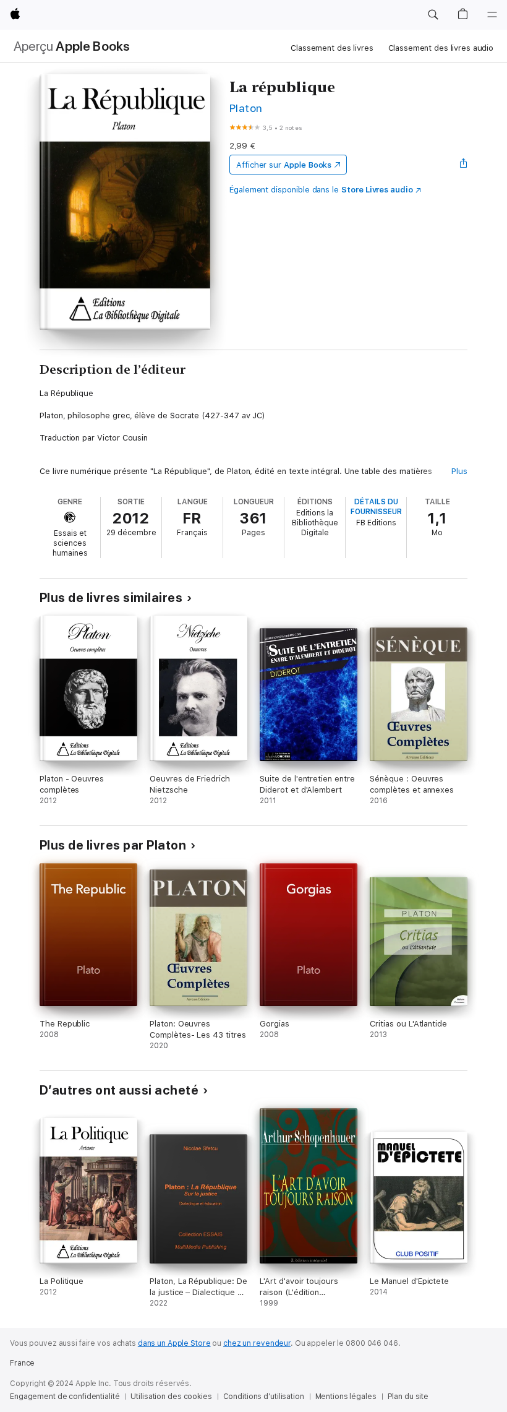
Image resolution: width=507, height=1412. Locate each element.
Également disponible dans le (321, 189)
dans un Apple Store (174, 1343)
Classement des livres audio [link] (441, 48)
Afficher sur (283, 165)
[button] (433, 15)
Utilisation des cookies (170, 1396)
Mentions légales (346, 1396)
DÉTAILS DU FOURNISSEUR (376, 506)
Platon (246, 107)
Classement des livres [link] (332, 48)
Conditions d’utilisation (263, 1396)
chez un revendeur (257, 1343)
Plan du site (408, 1396)
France (22, 1363)
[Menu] (492, 15)
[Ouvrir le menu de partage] (463, 164)
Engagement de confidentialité (65, 1396)
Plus (459, 471)
